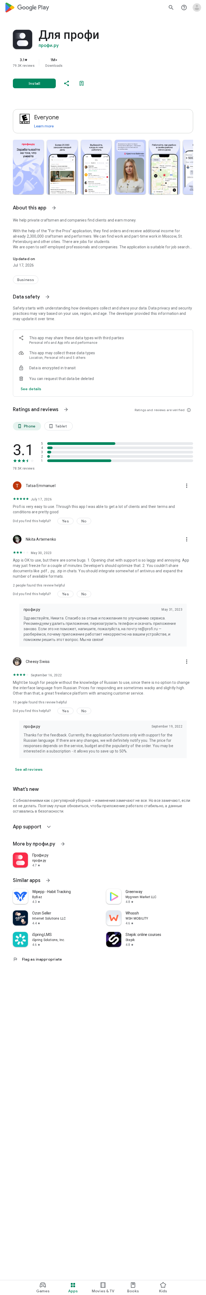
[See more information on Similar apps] (48, 880)
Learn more (44, 126)
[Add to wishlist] (81, 83)
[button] (28, 167)
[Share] (66, 83)
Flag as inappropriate (37, 959)
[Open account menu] (196, 7)
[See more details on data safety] (31, 388)
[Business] (25, 280)
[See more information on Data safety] (47, 296)
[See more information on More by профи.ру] (62, 843)
